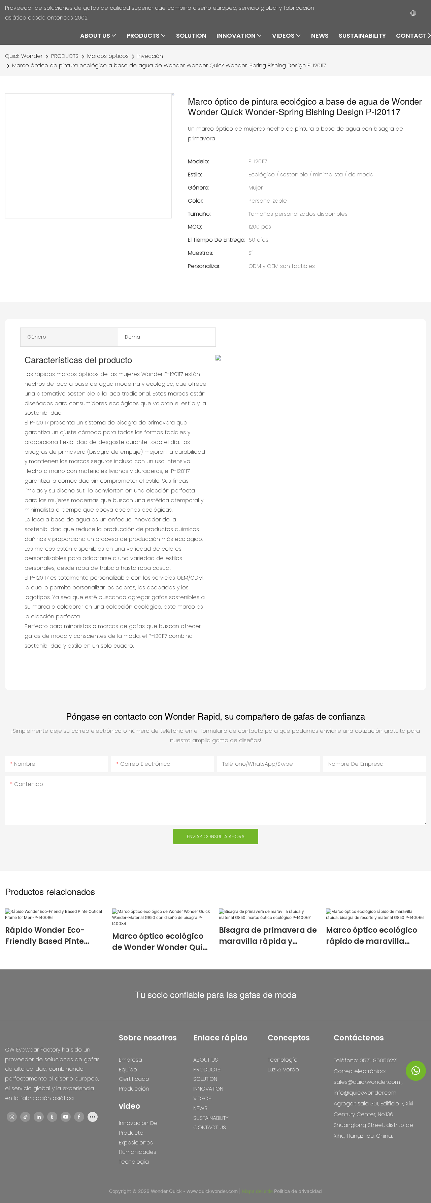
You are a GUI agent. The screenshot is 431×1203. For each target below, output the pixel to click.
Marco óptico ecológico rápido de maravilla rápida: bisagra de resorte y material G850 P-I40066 (372, 936)
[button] (429, 35)
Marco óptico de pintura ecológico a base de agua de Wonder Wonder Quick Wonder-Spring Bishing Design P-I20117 (169, 65)
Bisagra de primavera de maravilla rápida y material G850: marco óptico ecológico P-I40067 (268, 936)
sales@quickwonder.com (367, 1082)
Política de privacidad (298, 1191)
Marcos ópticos (108, 56)
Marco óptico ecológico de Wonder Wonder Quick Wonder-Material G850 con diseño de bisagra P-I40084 (161, 942)
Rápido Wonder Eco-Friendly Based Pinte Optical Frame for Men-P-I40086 (51, 936)
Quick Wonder (23, 56)
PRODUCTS (64, 56)
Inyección (150, 56)
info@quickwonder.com (365, 1093)
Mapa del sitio (258, 1191)
